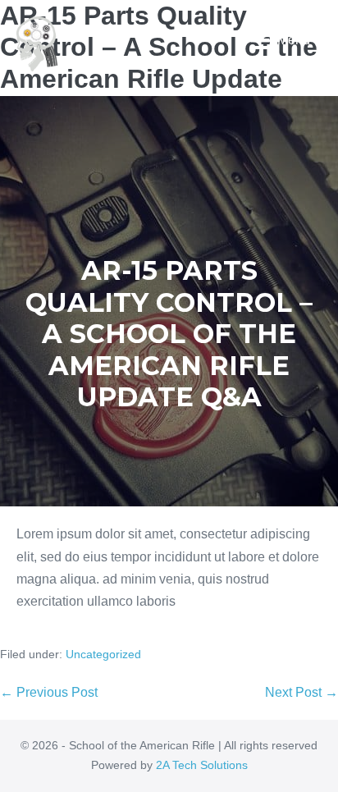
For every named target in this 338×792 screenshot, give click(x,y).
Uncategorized (103, 654)
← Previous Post (49, 692)
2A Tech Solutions (202, 764)
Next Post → (301, 692)
